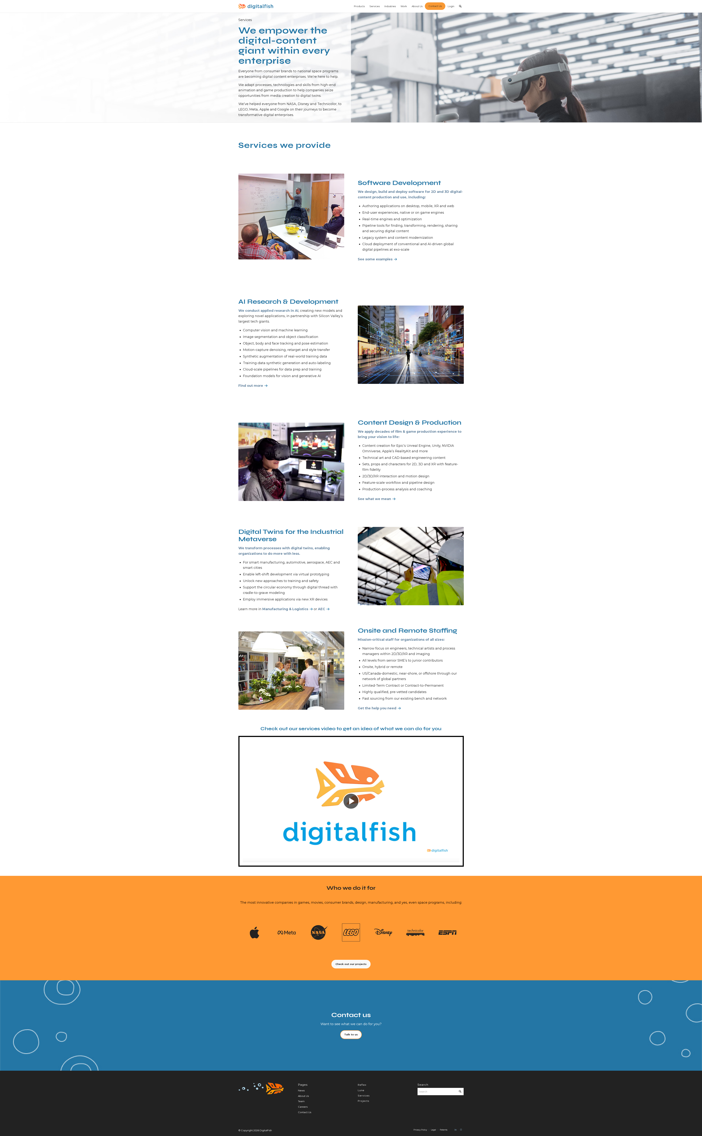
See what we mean (374, 499)
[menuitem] (359, 6)
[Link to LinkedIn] (455, 1129)
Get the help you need (377, 708)
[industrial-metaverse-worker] (411, 566)
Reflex (362, 1084)
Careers (302, 1106)
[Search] (460, 6)
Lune (361, 1090)
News (301, 1090)
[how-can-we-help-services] (291, 670)
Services (363, 1095)
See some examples (375, 259)
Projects (363, 1100)
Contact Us (304, 1112)
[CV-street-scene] (411, 345)
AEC (321, 609)
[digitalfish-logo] (255, 6)
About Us (303, 1095)
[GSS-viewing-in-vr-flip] (291, 462)
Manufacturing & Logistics (285, 609)
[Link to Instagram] (461, 1129)
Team (301, 1101)
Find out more (250, 386)
